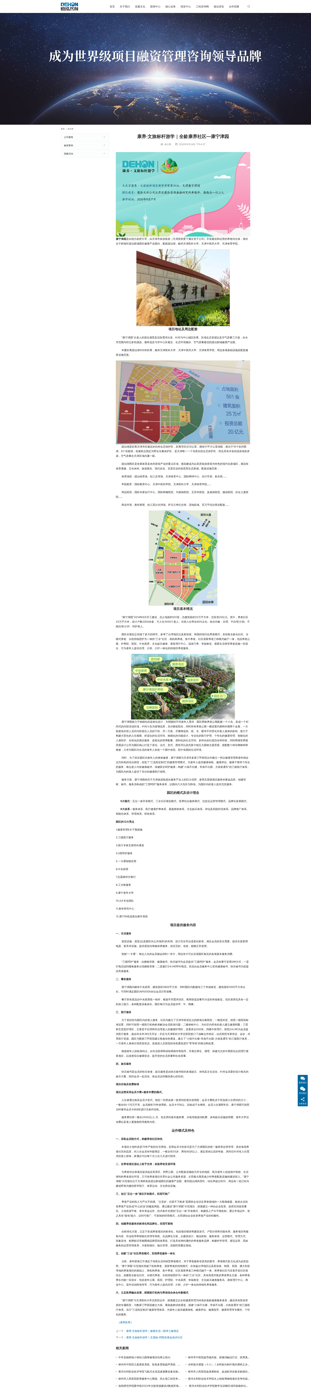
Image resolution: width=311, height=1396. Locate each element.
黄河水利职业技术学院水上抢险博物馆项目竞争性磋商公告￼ (219, 1378)
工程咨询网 (202, 6)
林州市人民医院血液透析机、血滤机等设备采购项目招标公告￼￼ (219, 1371)
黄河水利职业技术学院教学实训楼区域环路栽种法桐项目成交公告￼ (219, 1385)
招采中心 (186, 6)
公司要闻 (68, 137)
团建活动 (68, 153)
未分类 (167, 144)
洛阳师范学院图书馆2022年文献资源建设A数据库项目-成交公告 (149, 1385)
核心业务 (170, 6)
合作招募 (234, 6)
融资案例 (68, 145)
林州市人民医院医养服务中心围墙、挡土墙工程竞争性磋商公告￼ (149, 1378)
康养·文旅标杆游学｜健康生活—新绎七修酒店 (152, 1331)
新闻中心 (155, 6)
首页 (112, 6)
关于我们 (125, 6)
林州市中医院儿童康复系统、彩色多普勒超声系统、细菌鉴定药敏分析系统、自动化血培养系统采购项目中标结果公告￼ (149, 1364)
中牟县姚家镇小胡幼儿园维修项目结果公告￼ (144, 1357)
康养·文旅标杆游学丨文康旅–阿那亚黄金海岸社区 (154, 1337)
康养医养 (125, 1322)
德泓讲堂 (219, 6)
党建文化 (140, 6)
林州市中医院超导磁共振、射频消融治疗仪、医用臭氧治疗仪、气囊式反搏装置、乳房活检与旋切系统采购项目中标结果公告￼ (219, 1357)
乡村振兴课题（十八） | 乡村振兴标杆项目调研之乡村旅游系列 (219, 1364)
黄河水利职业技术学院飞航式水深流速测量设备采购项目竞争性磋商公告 (149, 1371)
